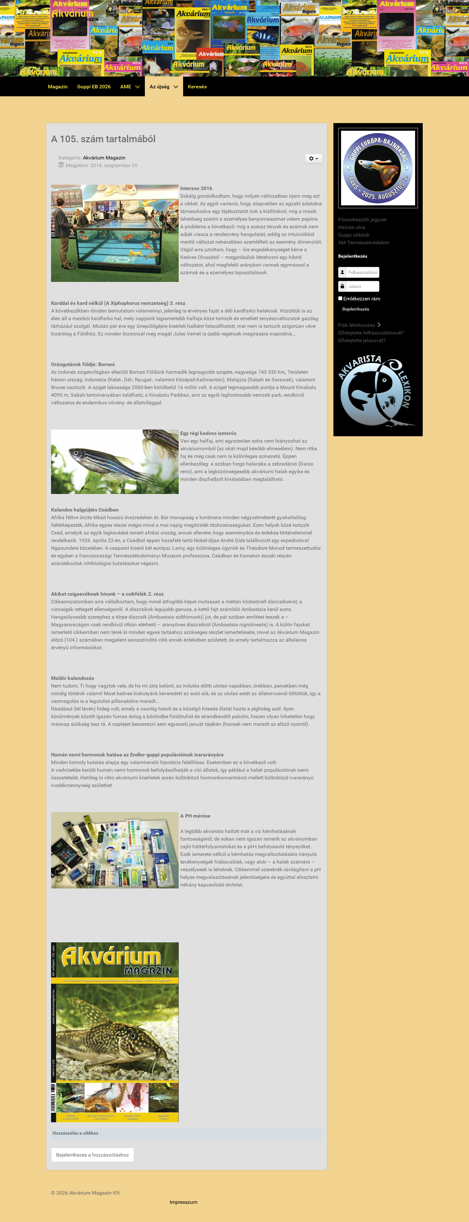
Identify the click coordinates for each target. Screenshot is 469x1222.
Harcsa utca (351, 227)
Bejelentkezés (355, 309)
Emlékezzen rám (361, 299)
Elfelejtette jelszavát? (362, 340)
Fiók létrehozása (357, 325)
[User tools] (314, 159)
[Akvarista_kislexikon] (378, 391)
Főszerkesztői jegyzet (362, 220)
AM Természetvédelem (363, 242)
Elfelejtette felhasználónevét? (371, 333)
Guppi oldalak (353, 235)
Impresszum (183, 1202)
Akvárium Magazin (104, 158)
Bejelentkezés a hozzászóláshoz (92, 1155)
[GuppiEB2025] (378, 168)
